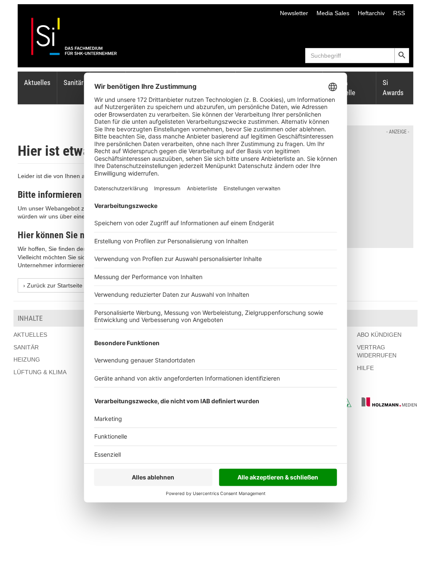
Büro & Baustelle (342, 87)
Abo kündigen (379, 334)
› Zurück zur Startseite (52, 285)
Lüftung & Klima (40, 372)
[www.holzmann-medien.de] (385, 405)
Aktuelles (37, 82)
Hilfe (365, 368)
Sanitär (73, 82)
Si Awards (393, 87)
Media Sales (333, 13)
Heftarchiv (371, 13)
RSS (399, 13)
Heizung (26, 359)
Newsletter (294, 13)
